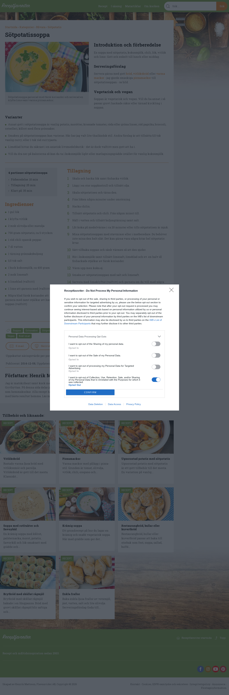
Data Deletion (95, 404)
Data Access (114, 404)
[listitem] (114, 336)
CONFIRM (90, 392)
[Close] (172, 291)
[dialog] (114, 347)
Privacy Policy (133, 404)
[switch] (156, 344)
